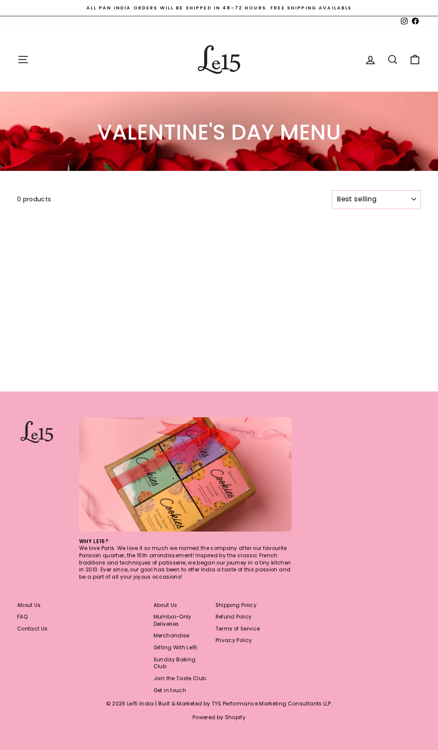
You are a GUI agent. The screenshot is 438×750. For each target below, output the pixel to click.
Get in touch (170, 690)
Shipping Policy (236, 605)
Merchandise (171, 635)
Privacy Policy (234, 640)
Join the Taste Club (180, 678)
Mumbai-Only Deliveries (173, 620)
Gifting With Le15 (176, 647)
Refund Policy (234, 616)
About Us (29, 605)
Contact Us (32, 628)
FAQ (22, 616)
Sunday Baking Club (175, 663)
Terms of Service (238, 628)
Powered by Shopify (219, 717)
